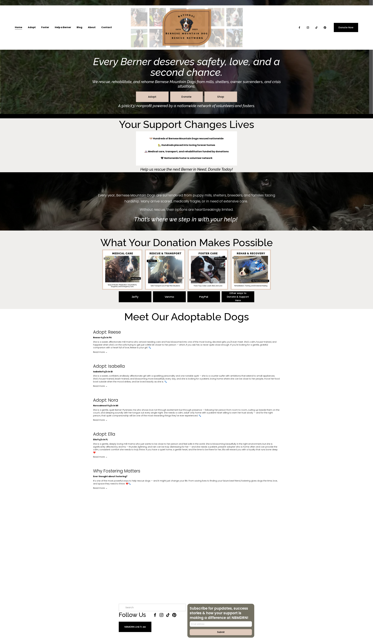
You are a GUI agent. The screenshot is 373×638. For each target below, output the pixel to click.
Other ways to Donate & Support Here (238, 296)
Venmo (169, 297)
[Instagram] (307, 27)
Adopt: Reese (107, 332)
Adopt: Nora (105, 400)
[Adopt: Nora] (186, 393)
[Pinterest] (324, 27)
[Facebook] (299, 27)
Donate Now (345, 27)
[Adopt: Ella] (186, 427)
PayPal (203, 297)
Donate (186, 97)
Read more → (100, 352)
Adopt (152, 97)
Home (18, 27)
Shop (220, 97)
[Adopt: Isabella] (186, 359)
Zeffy (135, 297)
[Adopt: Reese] (186, 325)
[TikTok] (316, 27)
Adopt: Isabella (109, 366)
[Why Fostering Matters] (186, 464)
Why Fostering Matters (116, 471)
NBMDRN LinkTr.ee (135, 627)
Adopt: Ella (104, 434)
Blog (79, 27)
